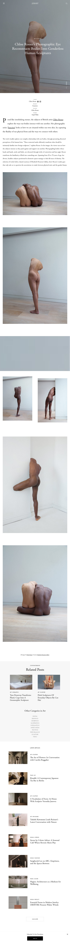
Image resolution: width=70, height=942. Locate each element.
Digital (35, 716)
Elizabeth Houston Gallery (43, 655)
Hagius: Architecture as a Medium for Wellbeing (45, 882)
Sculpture (38, 38)
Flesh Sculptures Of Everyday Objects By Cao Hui (48, 697)
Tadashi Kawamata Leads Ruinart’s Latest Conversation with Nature (44, 820)
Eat (35, 775)
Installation (15, 692)
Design (32, 837)
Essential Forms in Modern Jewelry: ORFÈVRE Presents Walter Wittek (44, 903)
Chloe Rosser (32, 101)
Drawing (35, 718)
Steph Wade (35, 115)
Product (37, 899)
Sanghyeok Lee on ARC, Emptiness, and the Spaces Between (44, 862)
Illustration (35, 723)
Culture (36, 878)
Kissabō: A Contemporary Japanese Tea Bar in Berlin (44, 779)
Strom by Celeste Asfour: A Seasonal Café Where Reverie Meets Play (44, 841)
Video (35, 737)
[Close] (67, 934)
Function (11, 127)
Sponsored (36, 816)
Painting (35, 730)
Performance (35, 732)
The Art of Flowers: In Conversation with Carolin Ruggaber (45, 758)
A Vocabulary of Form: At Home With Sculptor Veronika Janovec (43, 800)
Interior (37, 837)
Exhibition (35, 721)
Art (35, 38)
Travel (31, 775)
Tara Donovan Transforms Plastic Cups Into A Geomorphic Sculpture (20, 697)
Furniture (37, 858)
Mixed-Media (35, 728)
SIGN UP (35, 938)
